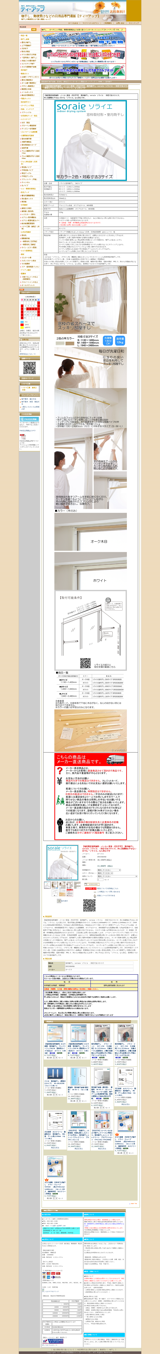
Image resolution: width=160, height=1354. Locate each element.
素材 (22, 254)
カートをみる (73, 23)
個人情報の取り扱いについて (63, 1350)
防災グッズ (25, 192)
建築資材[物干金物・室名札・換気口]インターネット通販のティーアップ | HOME (71, 82)
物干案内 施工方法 (29, 399)
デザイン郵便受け (28, 86)
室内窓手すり (26, 102)
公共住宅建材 (26, 232)
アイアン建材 (26, 270)
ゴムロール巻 (26, 257)
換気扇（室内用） (28, 211)
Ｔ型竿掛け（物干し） (30, 58)
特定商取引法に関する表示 (87, 1350)
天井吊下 (25, 48)
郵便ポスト (25, 74)
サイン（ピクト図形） (30, 247)
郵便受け (103, 1350)
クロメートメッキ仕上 (30, 282)
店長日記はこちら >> (28, 354)
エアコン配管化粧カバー (31, 220)
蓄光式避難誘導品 (28, 195)
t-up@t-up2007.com (58, 1226)
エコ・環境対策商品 (28, 189)
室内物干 (24, 70)
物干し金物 (25, 39)
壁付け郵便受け (27, 80)
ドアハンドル (26, 112)
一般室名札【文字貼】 (30, 241)
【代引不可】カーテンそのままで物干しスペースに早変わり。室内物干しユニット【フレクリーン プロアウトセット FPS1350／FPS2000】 (101, 1135)
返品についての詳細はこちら (107, 888)
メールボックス (27, 92)
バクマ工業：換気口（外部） (31, 228)
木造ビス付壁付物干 (29, 61)
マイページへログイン (91, 23)
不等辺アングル (27, 176)
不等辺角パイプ (27, 170)
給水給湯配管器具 (28, 223)
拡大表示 (64, 901)
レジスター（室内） (29, 214)
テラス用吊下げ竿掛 (29, 55)
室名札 (24, 235)
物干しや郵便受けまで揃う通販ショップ (36, 19)
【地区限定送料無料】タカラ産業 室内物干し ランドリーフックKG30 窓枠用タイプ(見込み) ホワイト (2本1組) (55, 1048)
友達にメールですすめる (106, 895)
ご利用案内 (108, 23)
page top (134, 1203)
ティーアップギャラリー (31, 395)
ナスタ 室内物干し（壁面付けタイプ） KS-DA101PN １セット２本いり (55, 1083)
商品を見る (126, 1104)
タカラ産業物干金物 (29, 67)
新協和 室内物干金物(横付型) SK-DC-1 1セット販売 (78, 1089)
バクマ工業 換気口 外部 (30, 389)
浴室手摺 (25, 148)
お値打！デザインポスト (31, 77)
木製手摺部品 (26, 142)
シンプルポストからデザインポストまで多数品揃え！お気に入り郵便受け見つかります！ (83, 62)
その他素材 (26, 264)
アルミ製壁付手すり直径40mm (31, 157)
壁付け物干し (26, 42)
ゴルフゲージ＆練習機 (29, 132)
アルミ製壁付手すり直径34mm (31, 152)
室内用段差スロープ (29, 145)
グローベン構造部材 (29, 125)
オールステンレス (28, 285)
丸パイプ (25, 185)
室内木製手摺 (26, 139)
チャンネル (26, 182)
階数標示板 (26, 238)
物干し (111, 1350)
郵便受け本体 (26, 89)
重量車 (23, 274)
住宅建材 (24, 205)
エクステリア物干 (28, 64)
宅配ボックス (26, 98)
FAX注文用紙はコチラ (28, 431)
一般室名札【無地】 (29, 244)
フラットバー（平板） (30, 179)
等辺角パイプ (26, 167)
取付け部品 (26, 51)
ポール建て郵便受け (29, 83)
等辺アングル (26, 173)
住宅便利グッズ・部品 (29, 116)
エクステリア (26, 119)
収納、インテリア (27, 109)
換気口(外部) (27, 208)
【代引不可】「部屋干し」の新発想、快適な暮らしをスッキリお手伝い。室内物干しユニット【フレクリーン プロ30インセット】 (78, 1135)
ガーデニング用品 (27, 105)
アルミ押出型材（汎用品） (29, 163)
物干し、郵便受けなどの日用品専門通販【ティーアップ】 (61, 16)
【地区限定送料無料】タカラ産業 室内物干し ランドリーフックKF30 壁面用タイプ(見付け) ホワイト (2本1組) (78, 1048)
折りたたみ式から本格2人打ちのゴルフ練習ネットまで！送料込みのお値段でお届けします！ (83, 78)
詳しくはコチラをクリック (50, 1291)
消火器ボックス (27, 199)
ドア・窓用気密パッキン (31, 267)
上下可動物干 (26, 45)
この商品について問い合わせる (108, 892)
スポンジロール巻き (29, 261)
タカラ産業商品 (26, 251)
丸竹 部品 (26, 123)
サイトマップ (134, 23)
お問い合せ (120, 23)
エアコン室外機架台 (29, 217)
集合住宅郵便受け (28, 95)
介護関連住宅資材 (27, 135)
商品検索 (23, 27)
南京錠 (24, 202)
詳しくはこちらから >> (49, 1345)
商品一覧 (24, 35)
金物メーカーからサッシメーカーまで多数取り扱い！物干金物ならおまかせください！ (83, 46)
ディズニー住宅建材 (29, 129)
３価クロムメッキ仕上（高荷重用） (30, 278)
